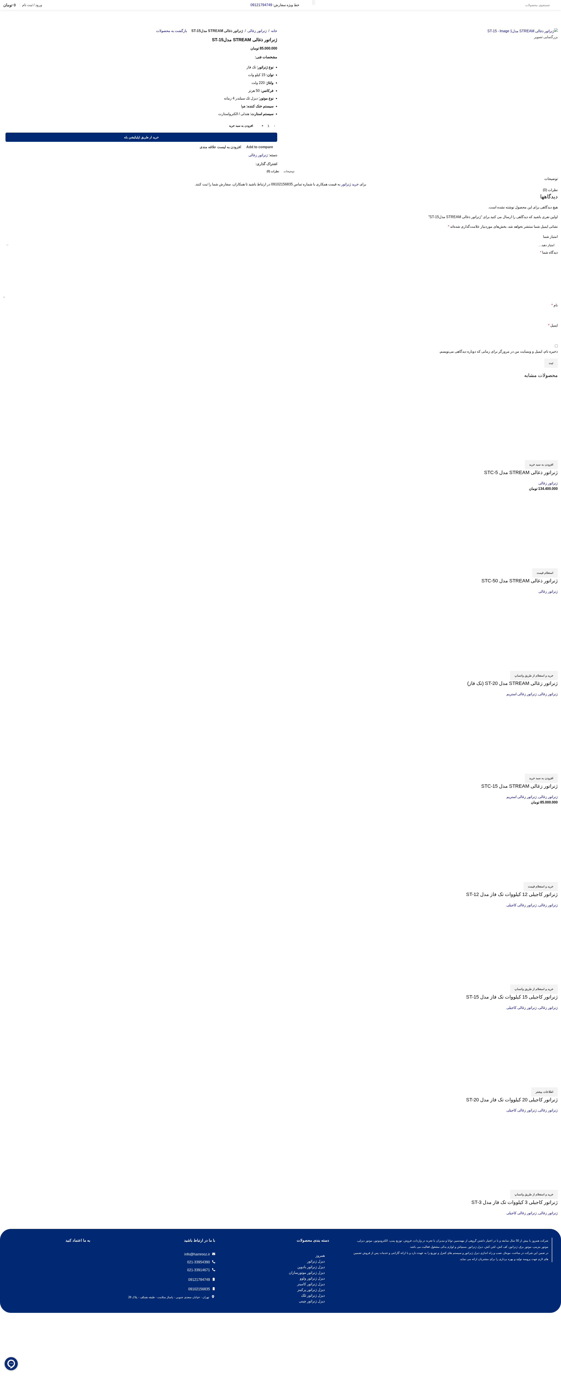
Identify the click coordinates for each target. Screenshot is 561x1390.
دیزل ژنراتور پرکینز (311, 1290)
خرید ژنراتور (350, 184)
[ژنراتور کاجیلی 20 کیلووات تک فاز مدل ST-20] (525, 1043)
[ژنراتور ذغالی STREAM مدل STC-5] (525, 416)
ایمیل (553, 325)
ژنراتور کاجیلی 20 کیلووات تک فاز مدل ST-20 (512, 1099)
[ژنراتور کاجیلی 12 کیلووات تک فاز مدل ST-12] (525, 838)
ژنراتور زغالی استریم (521, 694)
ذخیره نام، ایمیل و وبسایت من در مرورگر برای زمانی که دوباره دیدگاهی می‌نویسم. (498, 351)
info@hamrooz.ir (197, 1254)
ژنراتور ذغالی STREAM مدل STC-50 (519, 580)
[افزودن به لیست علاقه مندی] (528, 454)
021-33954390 (198, 1262)
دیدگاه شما (549, 252)
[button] (541, 464)
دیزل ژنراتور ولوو (312, 1278)
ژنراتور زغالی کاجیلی (521, 905)
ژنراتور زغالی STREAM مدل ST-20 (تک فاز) (512, 683)
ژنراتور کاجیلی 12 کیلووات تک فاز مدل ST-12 (512, 894)
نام (554, 305)
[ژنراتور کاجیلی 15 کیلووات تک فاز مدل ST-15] (525, 940)
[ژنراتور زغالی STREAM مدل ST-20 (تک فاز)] (525, 627)
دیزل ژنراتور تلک (313, 1295)
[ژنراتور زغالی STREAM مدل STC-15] (525, 729)
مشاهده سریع (540, 454)
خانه (274, 31)
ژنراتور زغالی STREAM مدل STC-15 (519, 786)
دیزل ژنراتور (316, 1261)
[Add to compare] (552, 454)
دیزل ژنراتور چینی (312, 1301)
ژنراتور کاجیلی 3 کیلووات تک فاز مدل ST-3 (514, 1202)
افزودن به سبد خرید (241, 125)
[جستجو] (313, 2)
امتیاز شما (550, 236)
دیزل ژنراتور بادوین (311, 1267)
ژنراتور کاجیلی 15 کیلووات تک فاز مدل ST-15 (512, 997)
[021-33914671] (213, 1269)
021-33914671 (198, 1270)
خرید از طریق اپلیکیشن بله (141, 137)
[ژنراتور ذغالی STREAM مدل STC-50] (525, 524)
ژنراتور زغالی (257, 31)
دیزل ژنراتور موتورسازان (307, 1272)
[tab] (289, 171)
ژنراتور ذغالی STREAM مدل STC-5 (521, 472)
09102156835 (199, 1289)
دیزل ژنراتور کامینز (311, 1284)
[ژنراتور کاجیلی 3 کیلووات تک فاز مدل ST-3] (525, 1146)
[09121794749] (213, 1279)
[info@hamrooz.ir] (213, 1253)
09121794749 (261, 5)
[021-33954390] (213, 1261)
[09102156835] (213, 1288)
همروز (320, 1255)
